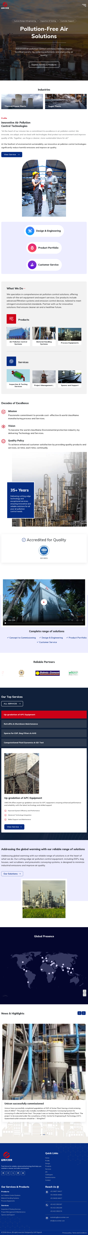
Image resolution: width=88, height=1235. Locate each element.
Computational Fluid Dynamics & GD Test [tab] (24, 742)
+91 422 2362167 (56, 1204)
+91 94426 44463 (56, 1195)
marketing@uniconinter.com (59, 1217)
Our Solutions (11, 873)
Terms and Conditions (79, 1233)
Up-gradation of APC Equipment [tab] (19, 714)
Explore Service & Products (44, 64)
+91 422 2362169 (56, 1208)
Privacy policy (67, 1233)
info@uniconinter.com (57, 1221)
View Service (10, 154)
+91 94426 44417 (56, 1198)
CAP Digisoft (37, 1232)
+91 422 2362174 (56, 1211)
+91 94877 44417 (56, 1191)
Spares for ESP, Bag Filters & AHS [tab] (20, 733)
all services (10, 703)
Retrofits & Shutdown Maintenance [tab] (21, 724)
